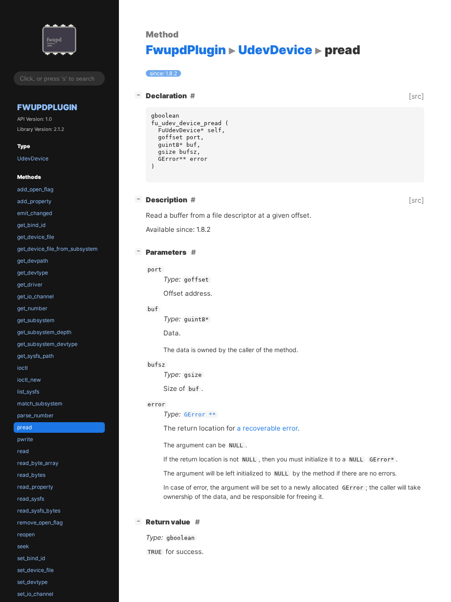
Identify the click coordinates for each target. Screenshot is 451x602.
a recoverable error (267, 428)
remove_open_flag (40, 522)
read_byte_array (38, 463)
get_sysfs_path (35, 356)
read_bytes (31, 475)
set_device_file (35, 570)
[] (140, 94)
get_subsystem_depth (44, 332)
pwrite (25, 439)
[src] (416, 96)
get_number (32, 308)
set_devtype (32, 582)
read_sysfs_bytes (38, 510)
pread (24, 427)
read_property (35, 486)
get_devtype (32, 272)
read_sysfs (30, 498)
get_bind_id (31, 225)
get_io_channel (35, 296)
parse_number (35, 415)
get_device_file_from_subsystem (57, 248)
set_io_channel (35, 594)
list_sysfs (28, 391)
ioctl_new (29, 379)
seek (23, 546)
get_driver (30, 284)
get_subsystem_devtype (47, 344)
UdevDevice (32, 158)
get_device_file (35, 237)
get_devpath (32, 260)
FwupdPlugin (47, 107)
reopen (26, 534)
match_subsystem (40, 403)
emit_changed (34, 213)
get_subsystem (36, 320)
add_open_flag (35, 189)
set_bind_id (31, 558)
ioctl (22, 367)
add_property (34, 201)
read (23, 451)
